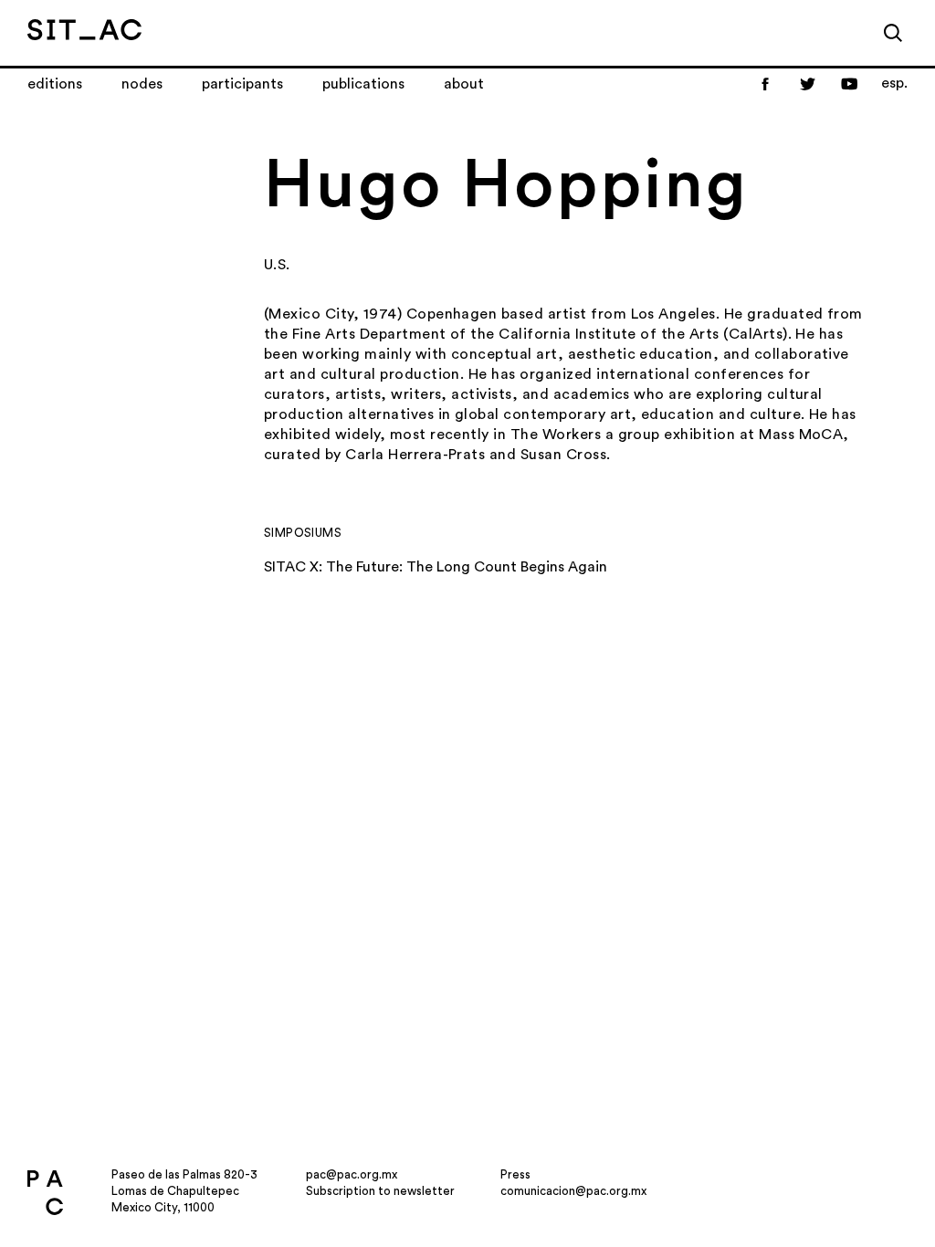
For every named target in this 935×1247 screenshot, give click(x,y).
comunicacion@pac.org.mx (573, 1191)
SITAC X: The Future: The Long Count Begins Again (435, 567)
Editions (54, 84)
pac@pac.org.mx (351, 1174)
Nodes (142, 84)
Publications (363, 84)
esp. (894, 83)
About (464, 84)
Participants (242, 84)
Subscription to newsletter (380, 1191)
